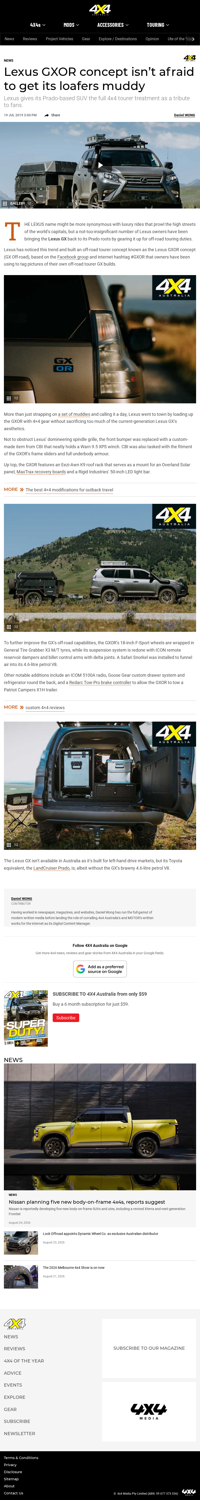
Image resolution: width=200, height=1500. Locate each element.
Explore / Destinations (118, 39)
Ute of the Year (180, 39)
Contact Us (13, 1493)
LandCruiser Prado (51, 868)
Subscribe (17, 1421)
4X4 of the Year (24, 1361)
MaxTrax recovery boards (41, 471)
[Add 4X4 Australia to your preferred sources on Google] (100, 969)
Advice (12, 1373)
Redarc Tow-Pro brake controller (100, 682)
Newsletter (19, 1433)
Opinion (152, 39)
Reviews (30, 39)
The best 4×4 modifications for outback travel (69, 489)
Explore (14, 1397)
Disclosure (13, 1472)
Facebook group (73, 256)
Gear (86, 39)
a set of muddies (74, 414)
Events (13, 1385)
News (9, 39)
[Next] (193, 39)
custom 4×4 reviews (45, 707)
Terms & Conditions (21, 1458)
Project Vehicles (59, 39)
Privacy (10, 1465)
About (9, 1486)
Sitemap (11, 1479)
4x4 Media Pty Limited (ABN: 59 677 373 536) (147, 1493)
